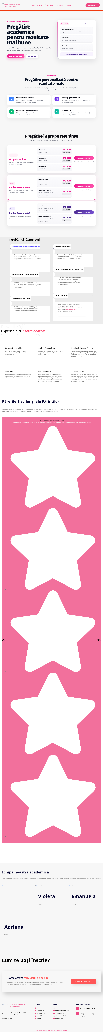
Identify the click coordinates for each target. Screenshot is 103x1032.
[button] (49, 5)
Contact (68, 5)
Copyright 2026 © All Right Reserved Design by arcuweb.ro (51, 1030)
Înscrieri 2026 (49, 5)
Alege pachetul (66, 152)
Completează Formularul (83, 981)
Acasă (33, 5)
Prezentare (40, 5)
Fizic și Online (59, 5)
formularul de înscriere (72, 309)
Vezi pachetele (32, 56)
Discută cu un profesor (15, 56)
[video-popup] (77, 1008)
